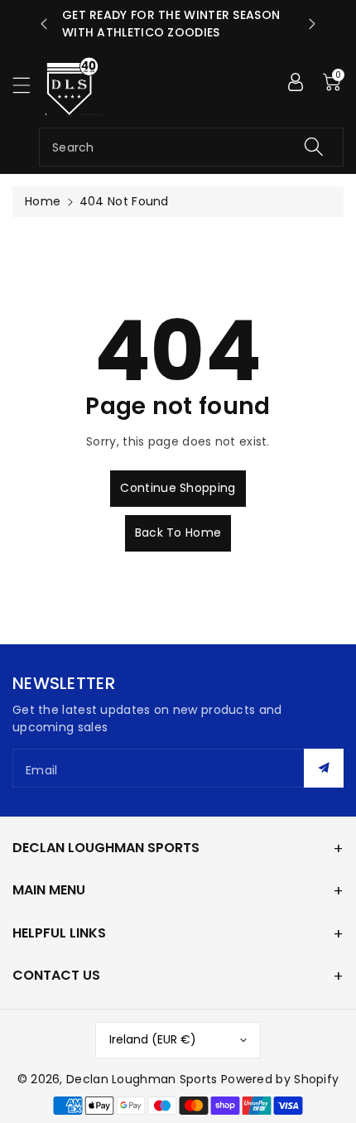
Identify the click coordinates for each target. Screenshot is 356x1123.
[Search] (314, 147)
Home (42, 201)
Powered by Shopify (280, 1079)
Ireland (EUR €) (152, 1039)
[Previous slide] (44, 24)
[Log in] (295, 82)
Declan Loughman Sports (142, 1079)
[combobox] (191, 147)
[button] (29, 85)
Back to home (178, 532)
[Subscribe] (324, 768)
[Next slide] (312, 24)
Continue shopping (177, 488)
